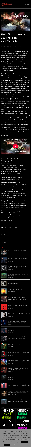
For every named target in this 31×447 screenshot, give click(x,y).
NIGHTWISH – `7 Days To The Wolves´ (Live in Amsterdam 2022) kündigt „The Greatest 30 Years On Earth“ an (18, 392)
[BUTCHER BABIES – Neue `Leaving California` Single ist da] (4, 346)
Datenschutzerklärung (15, 445)
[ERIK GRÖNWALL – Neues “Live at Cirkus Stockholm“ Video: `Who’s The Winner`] (4, 322)
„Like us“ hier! (4, 234)
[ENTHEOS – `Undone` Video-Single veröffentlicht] (4, 330)
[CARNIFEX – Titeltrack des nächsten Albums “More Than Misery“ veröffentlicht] (4, 369)
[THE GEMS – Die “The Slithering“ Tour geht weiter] (4, 252)
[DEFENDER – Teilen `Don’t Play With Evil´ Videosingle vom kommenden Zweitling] (4, 299)
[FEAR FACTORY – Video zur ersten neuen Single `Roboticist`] (4, 377)
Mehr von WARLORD (6, 220)
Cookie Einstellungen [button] (14, 442)
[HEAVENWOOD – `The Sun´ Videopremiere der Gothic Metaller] (4, 291)
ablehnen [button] (7, 445)
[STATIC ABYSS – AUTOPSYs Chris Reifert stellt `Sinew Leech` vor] (4, 275)
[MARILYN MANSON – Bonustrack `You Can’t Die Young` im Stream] (4, 315)
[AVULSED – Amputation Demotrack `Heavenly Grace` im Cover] (4, 307)
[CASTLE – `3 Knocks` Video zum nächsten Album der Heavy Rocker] (4, 260)
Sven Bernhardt (7, 46)
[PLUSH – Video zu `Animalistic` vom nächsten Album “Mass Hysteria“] (4, 283)
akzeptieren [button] (24, 442)
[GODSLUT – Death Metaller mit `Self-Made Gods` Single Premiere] (4, 267)
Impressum (24, 445)
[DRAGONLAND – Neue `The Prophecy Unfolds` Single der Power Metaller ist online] (4, 362)
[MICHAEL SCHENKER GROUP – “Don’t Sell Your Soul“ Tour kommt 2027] (4, 354)
